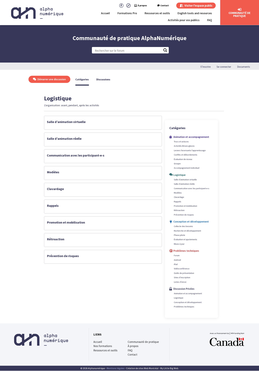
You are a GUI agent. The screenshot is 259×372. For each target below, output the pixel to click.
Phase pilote (179, 235)
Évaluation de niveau (183, 159)
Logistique (178, 297)
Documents (243, 66)
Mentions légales (115, 368)
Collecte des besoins (183, 226)
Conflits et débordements (185, 154)
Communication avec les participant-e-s (75, 155)
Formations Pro (127, 13)
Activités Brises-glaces (184, 146)
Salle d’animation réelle (64, 138)
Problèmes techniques (184, 306)
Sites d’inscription (182, 277)
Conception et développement (188, 302)
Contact (164, 5)
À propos (142, 5)
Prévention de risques (63, 256)
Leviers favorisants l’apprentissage (190, 150)
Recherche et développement (187, 230)
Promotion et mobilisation (66, 222)
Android (177, 260)
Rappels (53, 206)
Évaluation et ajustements (185, 239)
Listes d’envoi (180, 282)
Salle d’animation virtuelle (66, 122)
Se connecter (224, 66)
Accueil (105, 13)
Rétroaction (55, 239)
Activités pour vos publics (183, 20)
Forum (177, 255)
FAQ (209, 20)
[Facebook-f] (121, 5)
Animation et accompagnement (188, 293)
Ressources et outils (157, 13)
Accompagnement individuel (186, 168)
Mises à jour (179, 244)
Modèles (53, 172)
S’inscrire (205, 66)
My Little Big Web (169, 368)
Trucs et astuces (181, 141)
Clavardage (55, 189)
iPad (176, 264)
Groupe (177, 163)
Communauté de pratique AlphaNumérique (129, 38)
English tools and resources (194, 13)
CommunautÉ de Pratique (239, 14)
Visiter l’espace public (198, 5)
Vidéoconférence (181, 268)
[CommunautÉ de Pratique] (239, 9)
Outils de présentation (184, 273)
